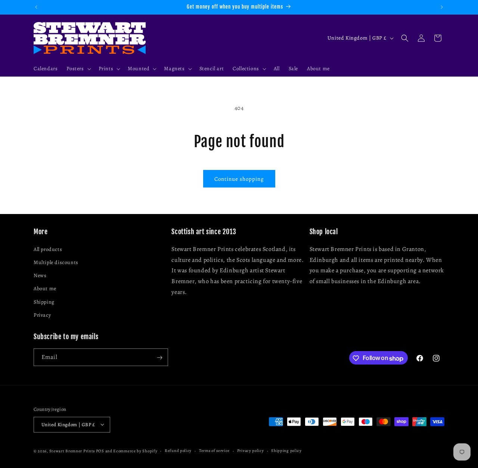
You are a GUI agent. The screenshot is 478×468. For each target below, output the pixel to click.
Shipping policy (286, 450)
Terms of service (214, 450)
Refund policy (178, 450)
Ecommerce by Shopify (135, 450)
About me (45, 288)
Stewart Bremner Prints (72, 450)
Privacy (42, 314)
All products (48, 248)
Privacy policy (250, 450)
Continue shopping (239, 179)
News (40, 275)
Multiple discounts (56, 262)
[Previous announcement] (36, 7)
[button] (78, 69)
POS (100, 450)
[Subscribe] (159, 357)
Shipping (44, 301)
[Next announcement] (442, 7)
